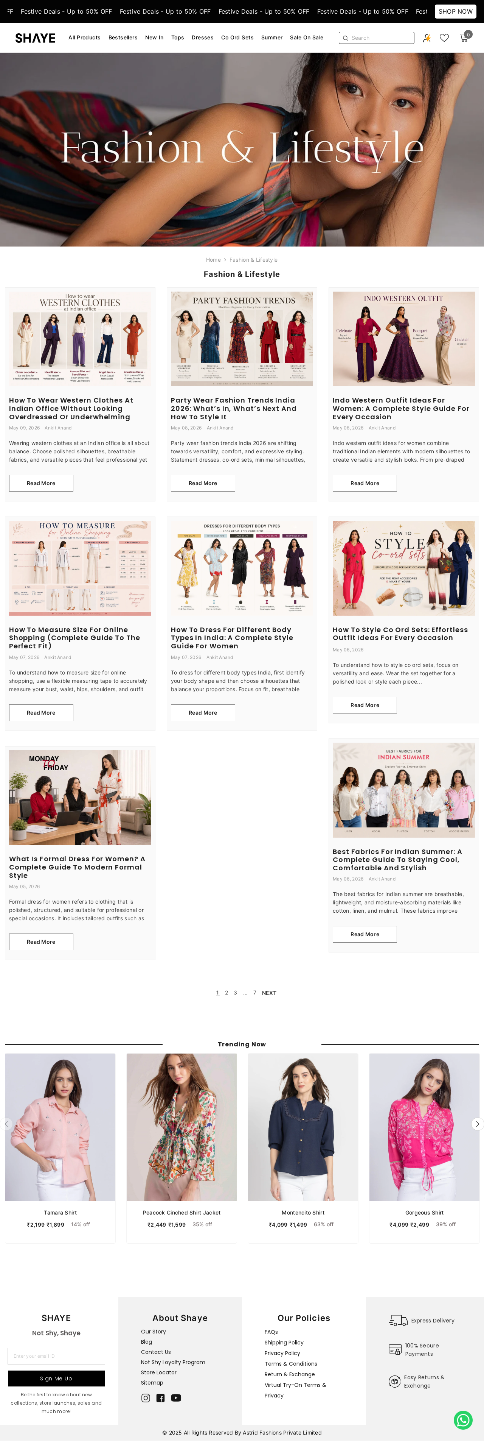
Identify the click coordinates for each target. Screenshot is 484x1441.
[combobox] (381, 38)
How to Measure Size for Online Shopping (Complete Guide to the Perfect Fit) (74, 638)
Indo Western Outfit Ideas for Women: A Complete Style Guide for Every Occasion (401, 408)
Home (213, 259)
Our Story (153, 1331)
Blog (146, 1342)
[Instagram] (145, 1398)
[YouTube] (176, 1398)
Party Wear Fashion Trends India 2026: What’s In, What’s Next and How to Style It (234, 408)
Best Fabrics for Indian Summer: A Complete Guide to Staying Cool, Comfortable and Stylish (397, 860)
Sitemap (152, 1382)
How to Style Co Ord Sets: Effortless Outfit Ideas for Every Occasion (400, 634)
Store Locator (159, 1372)
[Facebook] (160, 1398)
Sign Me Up (56, 1378)
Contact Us (156, 1352)
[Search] (380, 38)
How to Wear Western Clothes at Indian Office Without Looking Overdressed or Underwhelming (71, 408)
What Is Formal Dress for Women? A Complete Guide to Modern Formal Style (77, 867)
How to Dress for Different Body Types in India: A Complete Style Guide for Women (232, 638)
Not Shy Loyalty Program (173, 1362)
